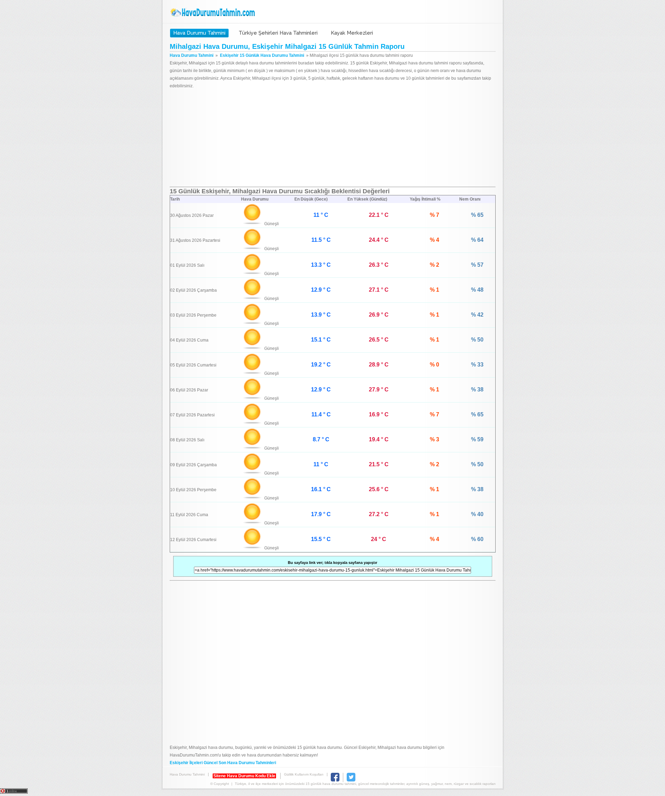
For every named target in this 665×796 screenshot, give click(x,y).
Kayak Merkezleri (352, 33)
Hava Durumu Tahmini (213, 12)
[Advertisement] (333, 138)
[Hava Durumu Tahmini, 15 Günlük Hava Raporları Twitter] (351, 780)
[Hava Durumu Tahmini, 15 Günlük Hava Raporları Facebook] (335, 780)
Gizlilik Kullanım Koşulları (303, 774)
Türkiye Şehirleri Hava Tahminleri (278, 33)
